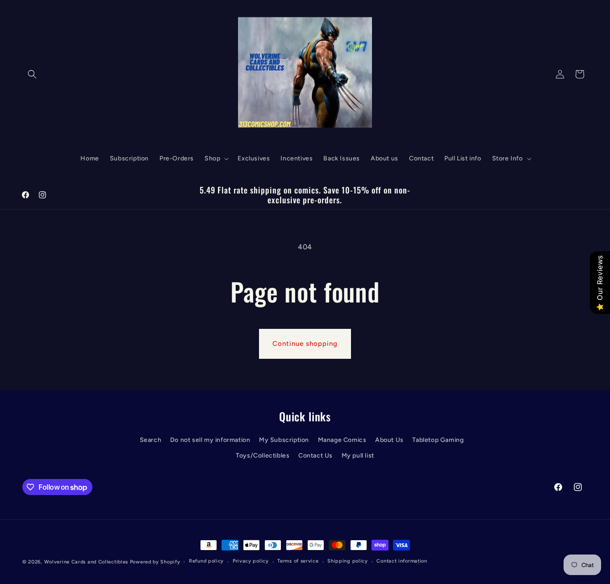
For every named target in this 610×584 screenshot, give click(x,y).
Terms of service (297, 561)
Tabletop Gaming (438, 440)
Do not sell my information (210, 440)
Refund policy (206, 561)
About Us (389, 440)
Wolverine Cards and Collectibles (86, 562)
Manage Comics (342, 440)
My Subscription (284, 440)
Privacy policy (251, 561)
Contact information (401, 561)
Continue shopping (305, 344)
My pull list (358, 455)
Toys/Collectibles (262, 455)
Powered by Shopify (155, 562)
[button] (32, 74)
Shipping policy (347, 561)
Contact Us (315, 455)
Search (151, 440)
